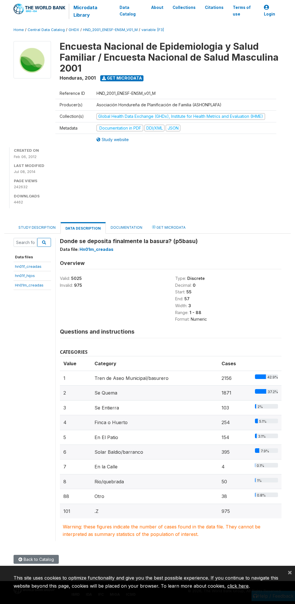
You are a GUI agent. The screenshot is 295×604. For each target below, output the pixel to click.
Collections (184, 7)
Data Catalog (128, 10)
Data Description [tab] (83, 228)
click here (238, 586)
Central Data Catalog (46, 30)
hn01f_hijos (25, 275)
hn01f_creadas (28, 266)
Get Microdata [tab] (171, 227)
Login (269, 14)
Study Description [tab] (37, 227)
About (157, 7)
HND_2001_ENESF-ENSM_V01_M (110, 30)
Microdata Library (85, 11)
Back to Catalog (38, 559)
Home (19, 30)
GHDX (74, 30)
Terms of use (242, 10)
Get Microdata (124, 78)
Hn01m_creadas (29, 285)
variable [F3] (152, 30)
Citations (214, 7)
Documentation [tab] (126, 227)
